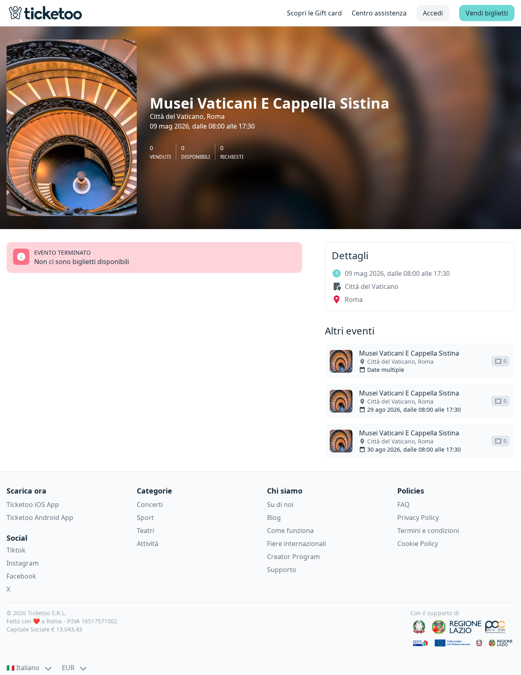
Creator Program (293, 556)
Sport (145, 517)
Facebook (21, 576)
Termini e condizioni (428, 530)
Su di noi (280, 504)
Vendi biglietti (487, 13)
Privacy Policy (418, 517)
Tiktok (16, 550)
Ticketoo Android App (40, 517)
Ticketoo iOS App (33, 504)
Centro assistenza (379, 13)
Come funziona (290, 530)
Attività (147, 543)
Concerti (150, 504)
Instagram (23, 563)
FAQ (403, 504)
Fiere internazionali (296, 543)
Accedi (433, 13)
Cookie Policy (417, 543)
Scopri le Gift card (314, 13)
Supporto (281, 569)
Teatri (145, 530)
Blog (274, 517)
